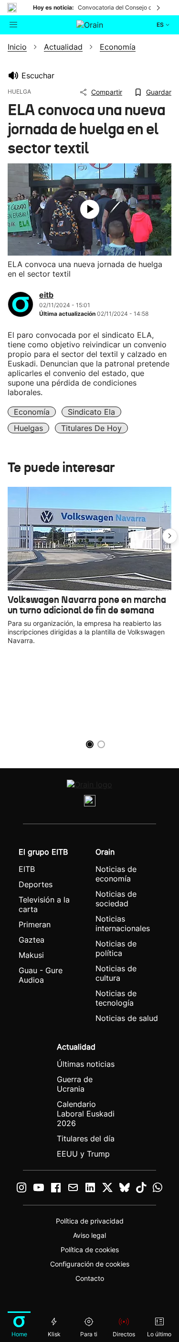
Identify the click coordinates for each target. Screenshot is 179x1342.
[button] (170, 536)
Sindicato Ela (91, 412)
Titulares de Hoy (91, 428)
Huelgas (28, 428)
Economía (32, 412)
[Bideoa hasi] (89, 209)
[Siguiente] (159, 7)
